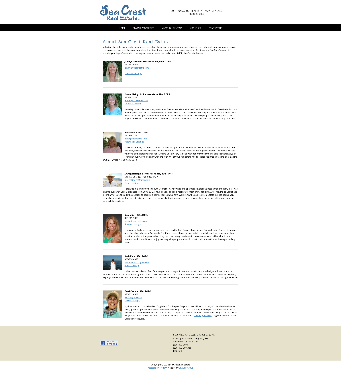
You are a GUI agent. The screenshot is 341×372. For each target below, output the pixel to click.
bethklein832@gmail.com (137, 262)
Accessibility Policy (157, 367)
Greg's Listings (132, 183)
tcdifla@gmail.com (133, 297)
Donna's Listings (133, 103)
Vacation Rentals (172, 28)
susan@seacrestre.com (136, 221)
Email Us (177, 350)
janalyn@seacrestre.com (137, 67)
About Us (195, 28)
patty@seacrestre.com (136, 138)
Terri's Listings (132, 300)
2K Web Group (186, 367)
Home (122, 28)
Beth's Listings (132, 265)
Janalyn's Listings (133, 73)
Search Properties (143, 28)
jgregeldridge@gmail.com (137, 179)
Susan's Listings (133, 224)
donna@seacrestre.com (136, 100)
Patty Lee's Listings (134, 141)
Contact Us (215, 28)
